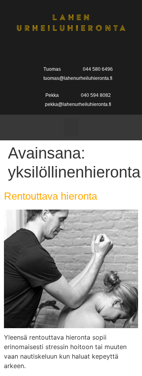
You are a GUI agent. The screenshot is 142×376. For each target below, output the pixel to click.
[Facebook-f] (55, 49)
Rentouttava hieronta (50, 196)
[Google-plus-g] (70, 49)
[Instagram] (86, 49)
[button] (71, 127)
